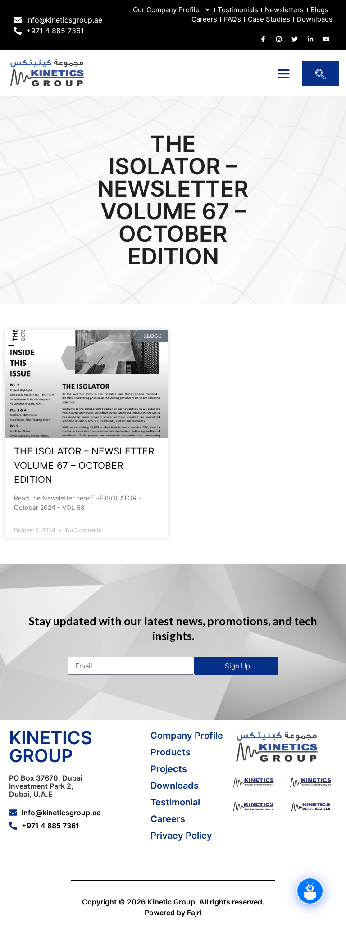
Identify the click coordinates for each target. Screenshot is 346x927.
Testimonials (238, 9)
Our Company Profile (166, 9)
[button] (283, 73)
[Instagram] (279, 39)
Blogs (319, 9)
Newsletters (284, 9)
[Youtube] (326, 39)
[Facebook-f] (263, 39)
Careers (204, 19)
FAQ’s (232, 19)
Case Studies (269, 19)
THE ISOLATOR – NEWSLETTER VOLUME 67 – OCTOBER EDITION (84, 465)
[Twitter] (294, 39)
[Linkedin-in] (310, 39)
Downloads (314, 19)
